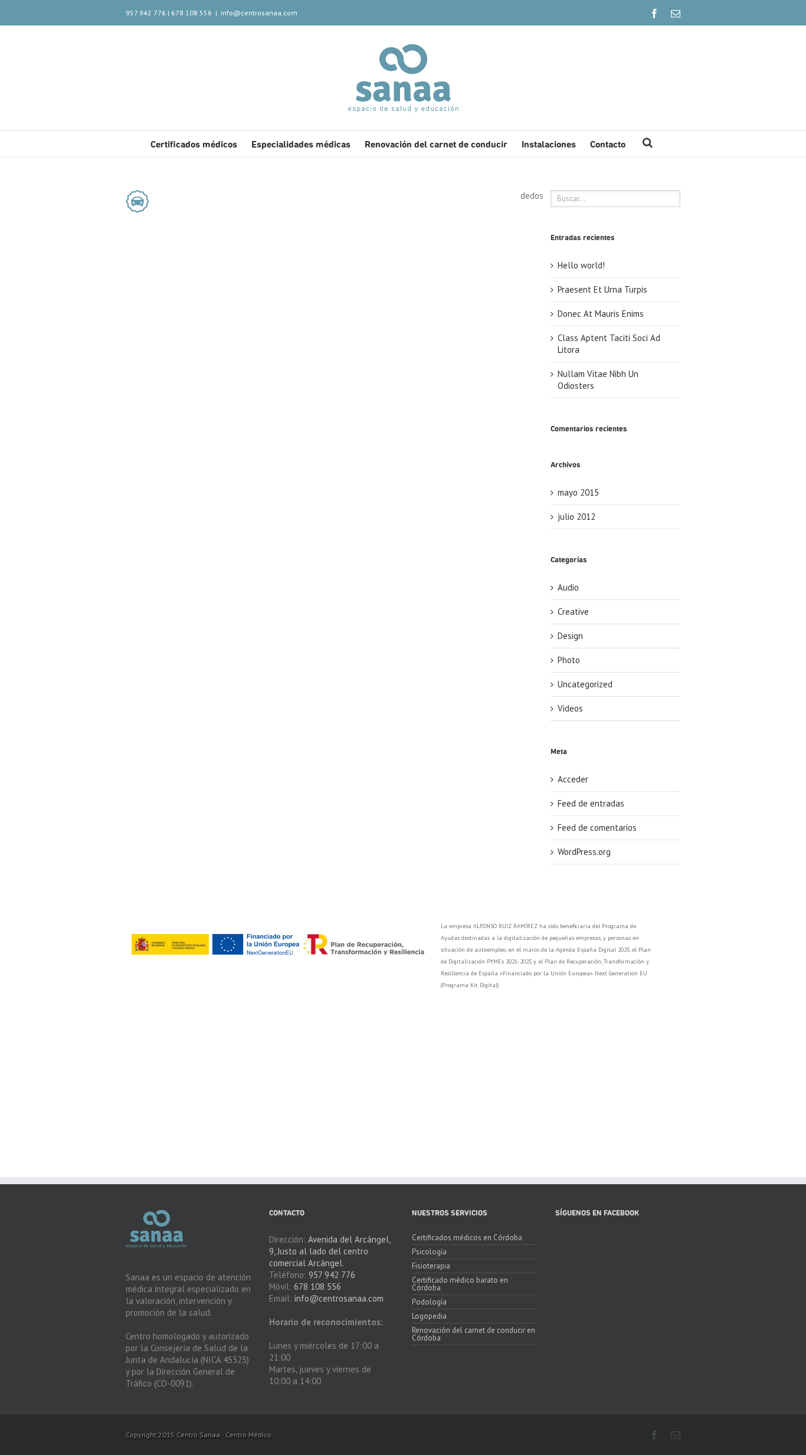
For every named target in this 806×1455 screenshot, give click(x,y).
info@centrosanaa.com (259, 12)
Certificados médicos (193, 145)
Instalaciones (549, 145)
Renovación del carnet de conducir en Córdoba (473, 1334)
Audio (568, 587)
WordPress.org (584, 851)
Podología (429, 1302)
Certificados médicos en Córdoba (467, 1238)
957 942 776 (146, 12)
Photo (569, 660)
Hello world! (581, 265)
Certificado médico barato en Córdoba (460, 1284)
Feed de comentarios (597, 827)
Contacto (607, 145)
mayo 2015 (578, 492)
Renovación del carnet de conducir (436, 145)
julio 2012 (576, 516)
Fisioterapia (431, 1266)
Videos (570, 708)
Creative (573, 611)
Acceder (573, 779)
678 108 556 (191, 12)
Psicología (429, 1252)
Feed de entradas (591, 803)
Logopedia (429, 1316)
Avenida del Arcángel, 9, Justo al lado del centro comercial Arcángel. (329, 1251)
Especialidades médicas (300, 145)
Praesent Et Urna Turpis (602, 289)
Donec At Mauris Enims (601, 313)
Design (570, 635)
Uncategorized (585, 684)
